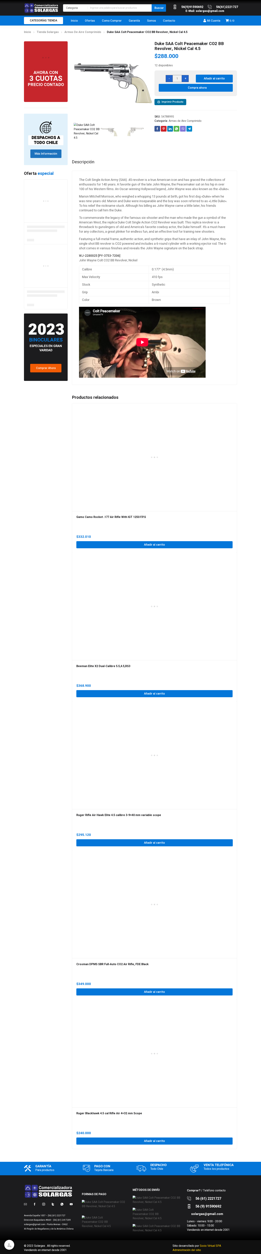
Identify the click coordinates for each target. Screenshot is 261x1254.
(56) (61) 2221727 (56, 1215)
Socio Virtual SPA (210, 1246)
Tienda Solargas (48, 32)
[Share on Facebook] (157, 129)
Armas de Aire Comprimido (82, 32)
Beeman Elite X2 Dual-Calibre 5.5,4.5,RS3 (103, 666)
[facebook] (34, 1204)
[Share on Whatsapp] (176, 129)
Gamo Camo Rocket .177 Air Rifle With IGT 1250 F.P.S (111, 517)
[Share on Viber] (183, 129)
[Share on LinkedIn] (170, 129)
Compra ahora (197, 88)
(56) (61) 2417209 (62, 1220)
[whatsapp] (62, 1204)
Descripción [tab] (83, 162)
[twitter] (53, 1204)
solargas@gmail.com (210, 11)
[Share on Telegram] (189, 129)
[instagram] (44, 1204)
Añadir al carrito (214, 78)
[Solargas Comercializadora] (41, 8)
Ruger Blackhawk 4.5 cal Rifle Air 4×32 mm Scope (109, 1113)
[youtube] (71, 1204)
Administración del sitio (187, 1250)
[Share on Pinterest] (164, 129)
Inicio (27, 32)
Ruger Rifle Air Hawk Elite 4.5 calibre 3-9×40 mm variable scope (118, 815)
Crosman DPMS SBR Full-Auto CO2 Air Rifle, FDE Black (112, 964)
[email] (25, 1204)
